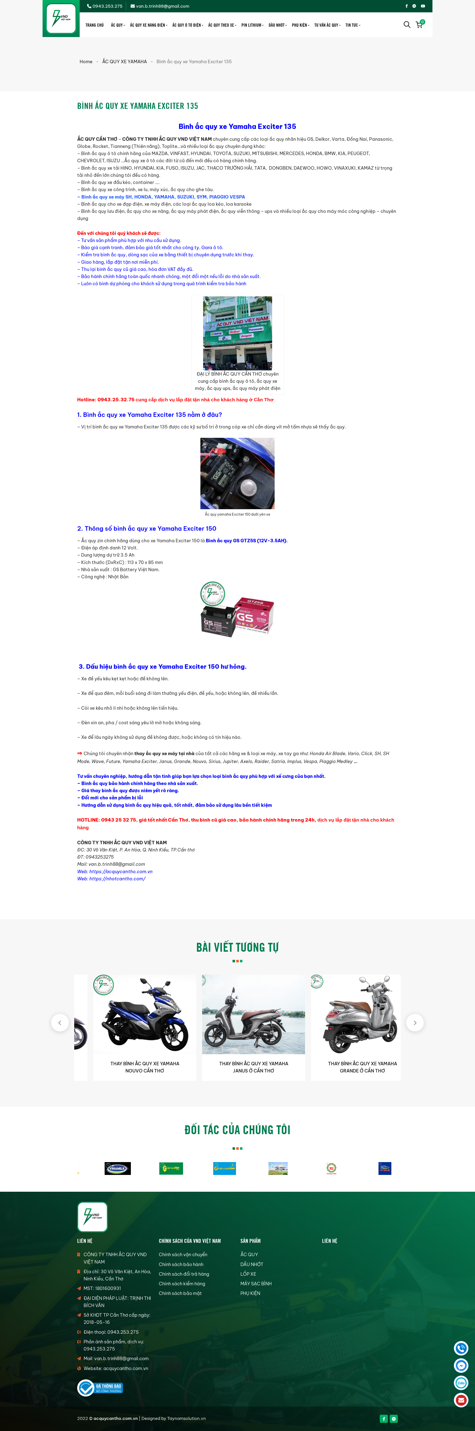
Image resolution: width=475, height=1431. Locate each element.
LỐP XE (248, 1274)
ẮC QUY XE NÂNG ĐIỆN (147, 25)
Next (415, 1022)
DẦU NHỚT (277, 25)
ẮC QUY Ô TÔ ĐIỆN (186, 25)
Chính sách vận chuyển (183, 1254)
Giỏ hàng (422, 22)
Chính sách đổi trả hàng (184, 1274)
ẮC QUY (117, 25)
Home (86, 61)
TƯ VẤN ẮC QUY (326, 25)
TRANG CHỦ (95, 25)
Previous (60, 1022)
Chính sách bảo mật (180, 1293)
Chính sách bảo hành (181, 1264)
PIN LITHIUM (251, 25)
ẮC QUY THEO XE (221, 25)
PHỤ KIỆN (299, 25)
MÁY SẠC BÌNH (256, 1284)
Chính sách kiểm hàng (182, 1284)
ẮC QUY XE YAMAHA (124, 61)
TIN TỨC (352, 25)
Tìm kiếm (407, 24)
